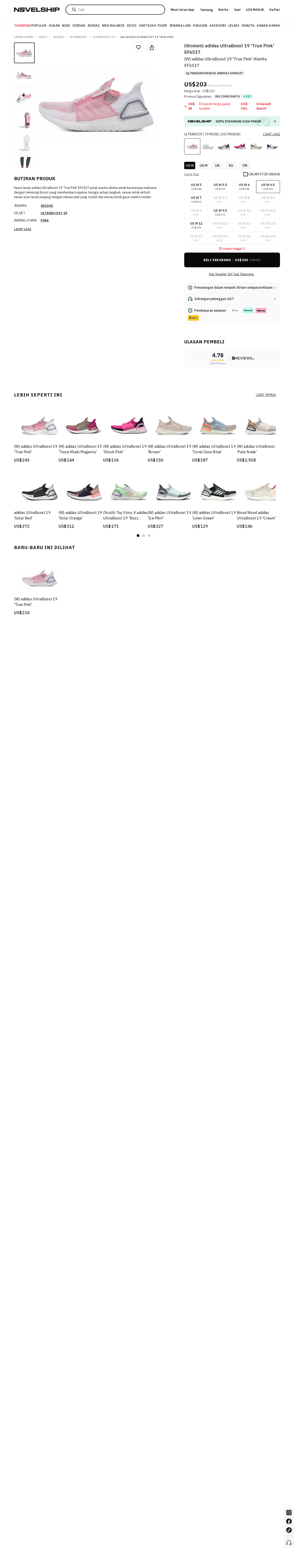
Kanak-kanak (268, 25)
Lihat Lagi (22, 229)
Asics (132, 25)
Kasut (43, 37)
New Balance (113, 25)
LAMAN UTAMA (23, 37)
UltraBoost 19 (54, 213)
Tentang (206, 10)
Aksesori (217, 25)
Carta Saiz (191, 174)
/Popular (30, 25)
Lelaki (233, 25)
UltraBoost (78, 37)
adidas (58, 37)
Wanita (248, 25)
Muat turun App (182, 10)
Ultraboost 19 (104, 37)
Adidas (94, 25)
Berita (223, 10)
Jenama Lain (180, 25)
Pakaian (200, 25)
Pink (45, 220)
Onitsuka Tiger (153, 25)
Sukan (54, 25)
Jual (237, 10)
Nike (66, 25)
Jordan (78, 25)
